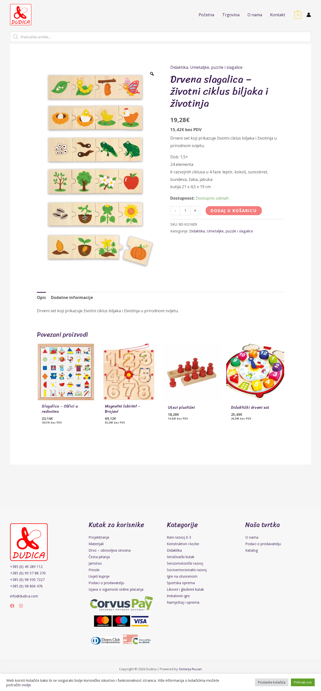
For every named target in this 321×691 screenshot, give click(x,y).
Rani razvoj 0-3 (179, 537)
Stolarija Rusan (190, 669)
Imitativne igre (178, 595)
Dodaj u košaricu (234, 210)
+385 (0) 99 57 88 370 (28, 573)
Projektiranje (99, 537)
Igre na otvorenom (182, 576)
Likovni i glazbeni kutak (185, 589)
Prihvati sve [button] (303, 682)
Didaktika (179, 67)
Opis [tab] (41, 297)
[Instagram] (21, 606)
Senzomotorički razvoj (185, 563)
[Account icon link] (308, 15)
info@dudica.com (24, 596)
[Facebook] (12, 606)
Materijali (96, 543)
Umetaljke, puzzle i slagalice (216, 67)
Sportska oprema (181, 582)
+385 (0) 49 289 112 (26, 566)
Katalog (251, 550)
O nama (251, 537)
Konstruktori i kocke (183, 543)
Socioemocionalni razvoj (187, 569)
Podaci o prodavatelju (106, 582)
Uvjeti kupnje (99, 576)
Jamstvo (95, 563)
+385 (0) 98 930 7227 (27, 579)
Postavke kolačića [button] (271, 682)
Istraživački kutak (180, 556)
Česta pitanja (99, 556)
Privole (94, 569)
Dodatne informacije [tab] (72, 297)
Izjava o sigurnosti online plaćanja (116, 589)
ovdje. (27, 684)
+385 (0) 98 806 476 (26, 586)
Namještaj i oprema (183, 602)
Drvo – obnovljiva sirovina (110, 550)
